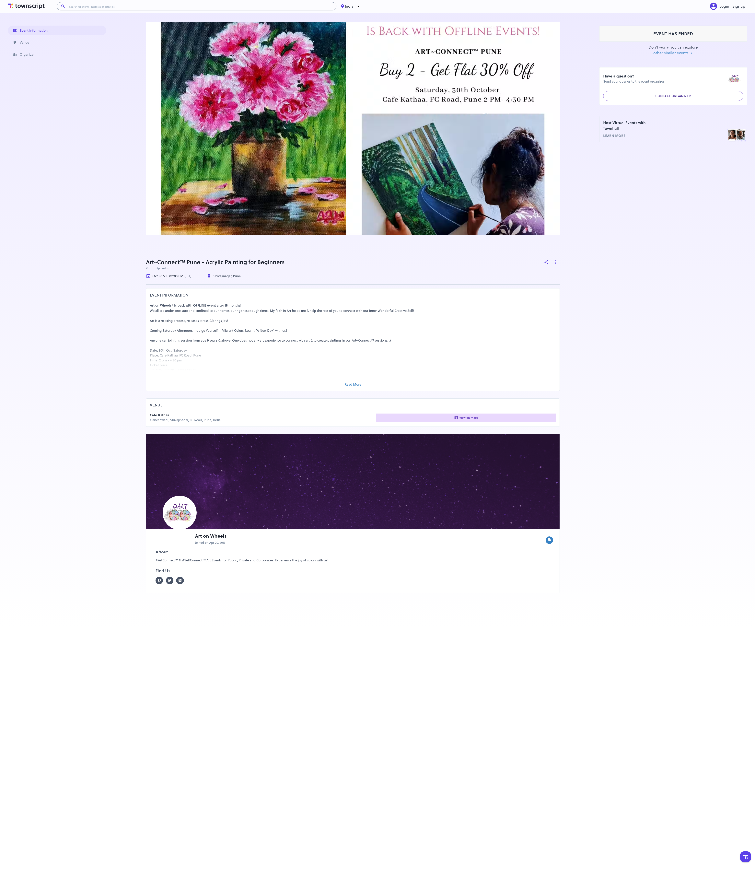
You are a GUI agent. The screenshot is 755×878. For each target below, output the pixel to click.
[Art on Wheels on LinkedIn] (181, 580)
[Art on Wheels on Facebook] (161, 580)
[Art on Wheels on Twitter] (171, 580)
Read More (353, 384)
